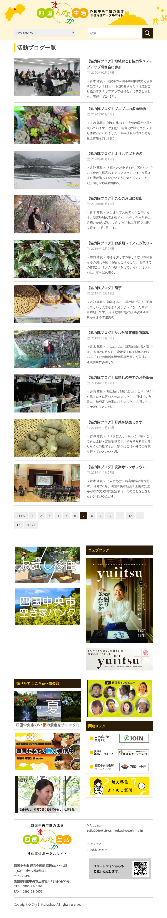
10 (110, 516)
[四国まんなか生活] (80, 12)
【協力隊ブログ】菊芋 (104, 287)
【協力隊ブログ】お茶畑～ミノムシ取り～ (120, 243)
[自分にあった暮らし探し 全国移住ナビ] (119, 600)
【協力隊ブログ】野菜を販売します (114, 422)
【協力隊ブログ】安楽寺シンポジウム (116, 466)
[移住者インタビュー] (119, 698)
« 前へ (21, 516)
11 (120, 516)
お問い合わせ (98, 850)
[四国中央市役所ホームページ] (119, 767)
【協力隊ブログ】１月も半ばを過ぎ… (116, 153)
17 (18, 525)
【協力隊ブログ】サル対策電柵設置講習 (118, 332)
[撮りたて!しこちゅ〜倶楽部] (47, 709)
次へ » (31, 525)
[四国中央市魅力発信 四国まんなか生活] (47, 839)
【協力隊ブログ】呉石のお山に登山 (114, 198)
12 (130, 516)
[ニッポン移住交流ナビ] (119, 738)
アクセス (96, 844)
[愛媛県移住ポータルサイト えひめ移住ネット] (119, 752)
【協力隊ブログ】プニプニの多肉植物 (116, 108)
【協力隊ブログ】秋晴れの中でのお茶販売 (120, 377)
